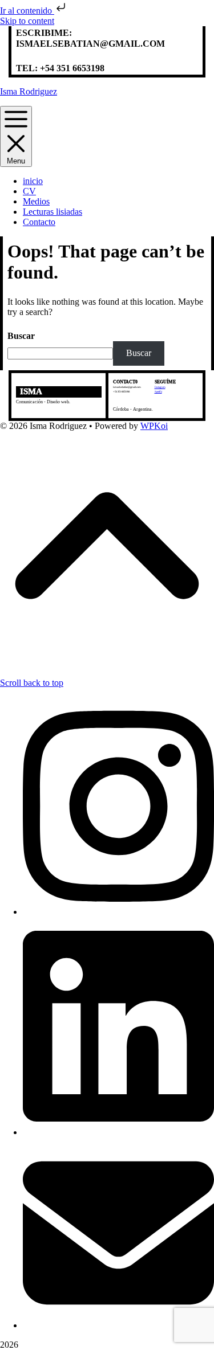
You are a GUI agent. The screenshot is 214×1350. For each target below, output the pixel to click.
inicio (33, 181)
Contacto (39, 222)
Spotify (158, 391)
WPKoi (154, 426)
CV (29, 191)
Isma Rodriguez (28, 91)
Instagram (160, 387)
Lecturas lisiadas (52, 211)
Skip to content (27, 21)
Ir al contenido (27, 10)
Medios (36, 201)
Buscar (21, 336)
